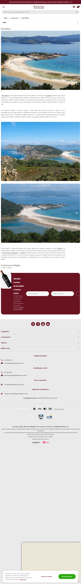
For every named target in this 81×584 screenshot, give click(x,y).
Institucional (14, 18)
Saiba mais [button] (23, 579)
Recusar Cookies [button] (46, 576)
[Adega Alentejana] (39, 6)
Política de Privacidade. (19, 308)
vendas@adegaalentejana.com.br (14, 363)
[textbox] (40, 12)
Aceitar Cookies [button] (67, 576)
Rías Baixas (5, 95)
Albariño (59, 248)
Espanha (48, 95)
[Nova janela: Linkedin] (48, 324)
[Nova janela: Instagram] (33, 324)
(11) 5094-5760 (8, 360)
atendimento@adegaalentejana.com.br (15, 375)
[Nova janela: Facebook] (38, 324)
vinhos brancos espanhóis (10, 253)
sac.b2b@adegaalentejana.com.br (14, 384)
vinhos (23, 253)
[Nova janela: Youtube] (43, 324)
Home (5, 18)
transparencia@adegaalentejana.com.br (16, 393)
